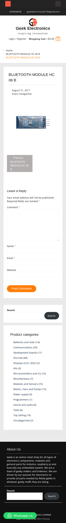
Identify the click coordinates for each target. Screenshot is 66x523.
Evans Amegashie (22, 93)
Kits (15, 368)
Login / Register (17, 38)
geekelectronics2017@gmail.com (43, 11)
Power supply (21, 394)
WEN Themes (43, 518)
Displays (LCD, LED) (24, 363)
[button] (20, 515)
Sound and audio (23, 404)
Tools (16, 410)
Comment (13, 207)
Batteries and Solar (24, 342)
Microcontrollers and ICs (27, 373)
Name (11, 246)
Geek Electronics (33, 28)
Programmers (21, 399)
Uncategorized (21, 420)
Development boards (25, 352)
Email (11, 258)
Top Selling (19, 415)
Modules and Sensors (25, 384)
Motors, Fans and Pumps (27, 389)
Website (11, 270)
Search (11, 310)
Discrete (18, 357)
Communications (22, 347)
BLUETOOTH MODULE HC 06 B (23, 54)
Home (9, 50)
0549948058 (15, 11)
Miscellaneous (21, 378)
